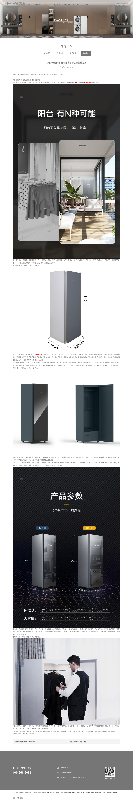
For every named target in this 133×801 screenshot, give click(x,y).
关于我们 (38, 5)
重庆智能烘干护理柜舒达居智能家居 (24, 742)
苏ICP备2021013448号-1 (53, 792)
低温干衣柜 (91, 792)
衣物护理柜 (98, 792)
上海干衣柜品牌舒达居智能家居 (77, 742)
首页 (28, 5)
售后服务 (76, 5)
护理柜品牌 (105, 792)
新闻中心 (47, 5)
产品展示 (57, 5)
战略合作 (66, 5)
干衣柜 (71, 792)
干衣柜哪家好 (77, 792)
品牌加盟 (85, 5)
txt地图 (115, 792)
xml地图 (110, 792)
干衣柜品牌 (84, 792)
